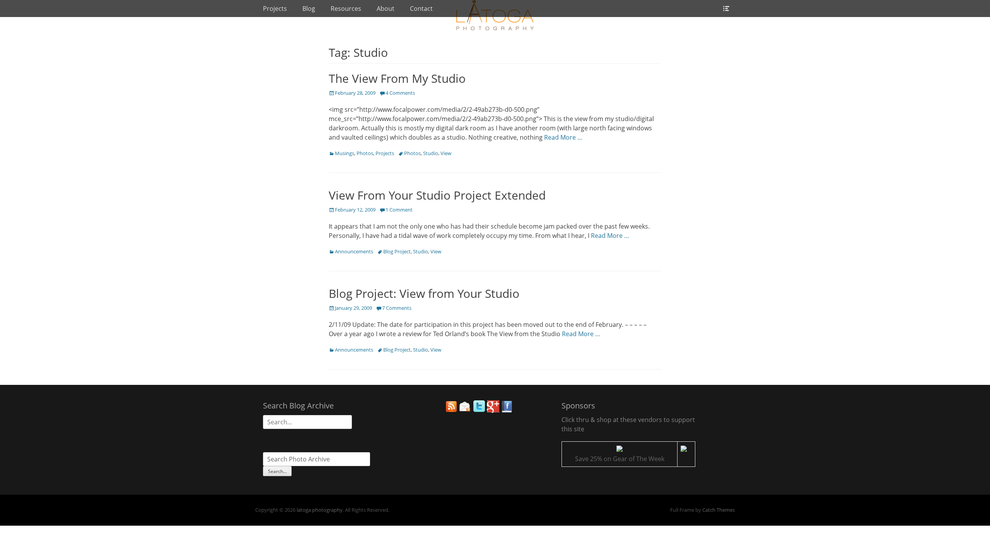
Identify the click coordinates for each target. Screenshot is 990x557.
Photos (365, 153)
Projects (275, 8)
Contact (421, 8)
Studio (430, 153)
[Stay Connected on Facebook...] (507, 410)
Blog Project (397, 251)
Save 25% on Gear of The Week (619, 458)
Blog (308, 8)
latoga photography (320, 509)
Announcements (354, 251)
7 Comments (396, 307)
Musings (344, 153)
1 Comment (399, 209)
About (385, 8)
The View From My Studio (397, 78)
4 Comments (400, 92)
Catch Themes (718, 509)
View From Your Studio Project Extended (437, 195)
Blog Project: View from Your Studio (424, 293)
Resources (346, 8)
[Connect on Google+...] (493, 410)
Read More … (563, 137)
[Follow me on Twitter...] (479, 410)
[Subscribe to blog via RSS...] (451, 410)
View (445, 153)
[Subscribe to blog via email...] (465, 410)
